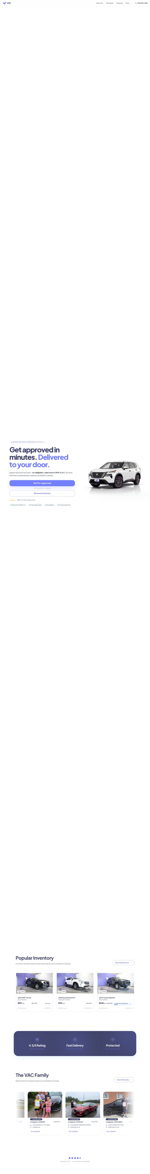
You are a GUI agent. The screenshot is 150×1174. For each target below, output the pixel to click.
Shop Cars (99, 3)
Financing (119, 3)
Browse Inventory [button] (42, 493)
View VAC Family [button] (123, 1080)
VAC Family (109, 3)
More (127, 3)
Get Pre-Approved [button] (42, 483)
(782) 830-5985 (142, 3)
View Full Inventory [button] (122, 963)
